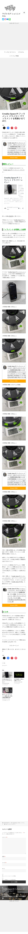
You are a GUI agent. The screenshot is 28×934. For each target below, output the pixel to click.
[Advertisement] (14, 37)
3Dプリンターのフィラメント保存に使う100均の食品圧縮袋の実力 (7, 696)
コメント (4, 837)
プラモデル (21, 52)
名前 (3, 856)
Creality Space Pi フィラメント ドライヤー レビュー (7, 680)
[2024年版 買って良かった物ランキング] (19, 675)
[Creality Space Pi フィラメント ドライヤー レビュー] (7, 675)
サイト (3, 868)
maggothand (15, 822)
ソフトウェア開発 (14, 56)
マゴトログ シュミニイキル (11, 14)
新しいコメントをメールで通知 (9, 876)
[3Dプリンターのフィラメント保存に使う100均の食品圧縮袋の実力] (7, 690)
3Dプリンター (8, 824)
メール (4, 862)
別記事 (11, 216)
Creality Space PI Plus (17, 581)
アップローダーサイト (10, 52)
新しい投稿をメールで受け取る (9, 879)
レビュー (14, 824)
